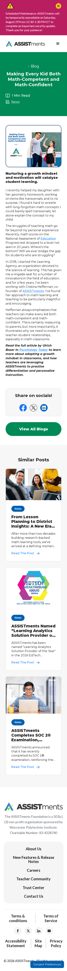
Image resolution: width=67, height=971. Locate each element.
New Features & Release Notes (33, 859)
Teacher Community (33, 879)
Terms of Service (50, 918)
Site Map (38, 943)
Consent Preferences (47, 964)
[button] (57, 43)
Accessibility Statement (15, 943)
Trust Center (33, 887)
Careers (33, 870)
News (15, 102)
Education (48, 238)
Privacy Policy (56, 943)
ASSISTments (33, 291)
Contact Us (33, 896)
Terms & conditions (18, 918)
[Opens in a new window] (18, 931)
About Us (33, 849)
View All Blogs (33, 429)
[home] (24, 43)
